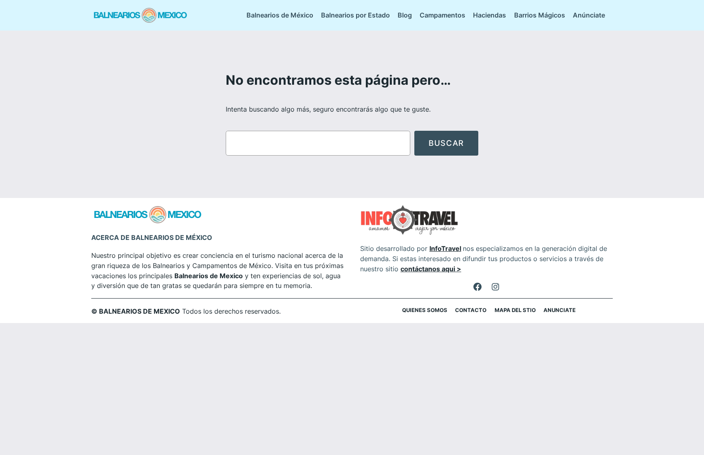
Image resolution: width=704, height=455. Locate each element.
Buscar (446, 143)
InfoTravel (445, 248)
